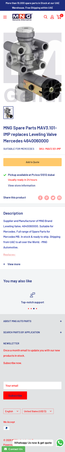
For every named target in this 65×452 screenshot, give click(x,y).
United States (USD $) (35, 411)
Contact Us (14, 449)
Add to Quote (32, 162)
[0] (59, 17)
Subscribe (15, 395)
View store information (21, 185)
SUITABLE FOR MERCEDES (18, 148)
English (9, 411)
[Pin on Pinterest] (46, 197)
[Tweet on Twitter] (53, 197)
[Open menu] (5, 17)
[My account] (52, 17)
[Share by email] (59, 197)
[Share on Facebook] (40, 197)
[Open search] (46, 17)
